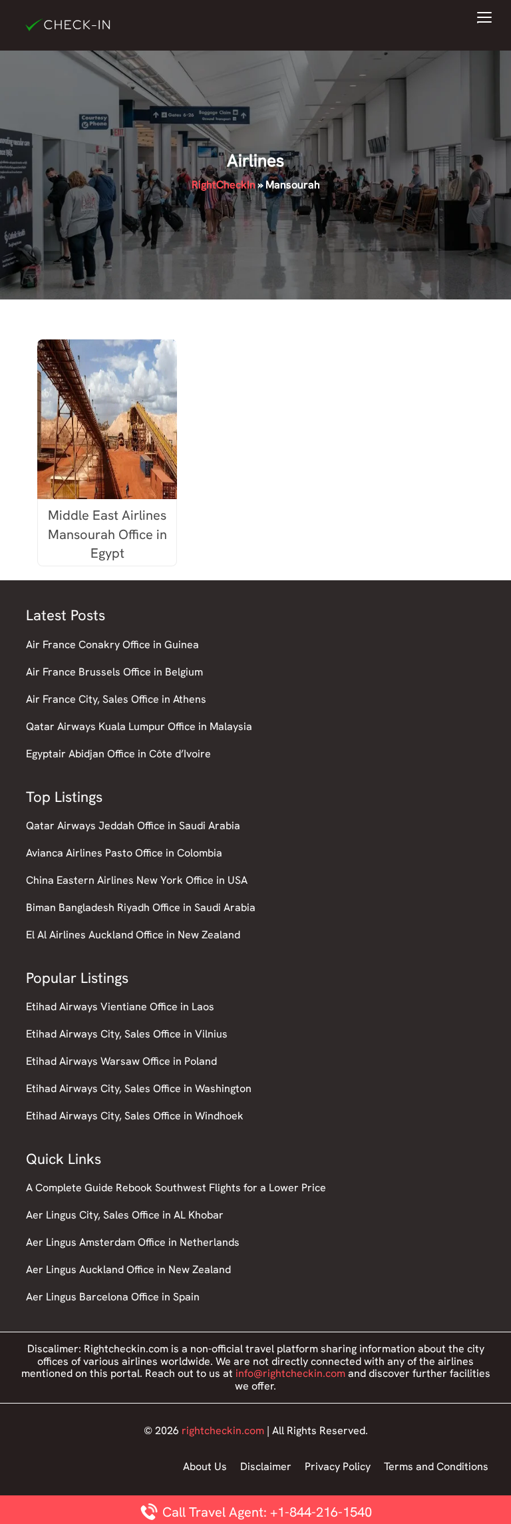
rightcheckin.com (223, 1430)
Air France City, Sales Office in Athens (116, 699)
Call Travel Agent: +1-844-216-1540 (265, 1512)
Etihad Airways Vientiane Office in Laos (120, 1007)
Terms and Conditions (436, 1466)
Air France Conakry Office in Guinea (112, 645)
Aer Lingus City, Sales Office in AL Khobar (125, 1215)
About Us (205, 1466)
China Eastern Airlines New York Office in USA (137, 880)
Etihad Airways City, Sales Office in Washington (139, 1088)
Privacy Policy (338, 1466)
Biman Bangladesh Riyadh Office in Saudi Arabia (141, 907)
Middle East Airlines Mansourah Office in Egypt (107, 534)
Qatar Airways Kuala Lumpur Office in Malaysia (139, 726)
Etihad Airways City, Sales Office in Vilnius (127, 1034)
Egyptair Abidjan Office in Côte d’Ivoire (118, 754)
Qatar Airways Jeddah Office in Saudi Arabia (133, 826)
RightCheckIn (224, 185)
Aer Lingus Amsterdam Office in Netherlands (133, 1242)
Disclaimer (265, 1466)
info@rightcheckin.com (290, 1373)
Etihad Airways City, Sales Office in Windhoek (135, 1116)
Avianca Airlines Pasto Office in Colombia (124, 853)
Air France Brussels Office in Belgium (114, 672)
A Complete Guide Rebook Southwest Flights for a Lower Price (176, 1188)
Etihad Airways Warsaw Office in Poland (121, 1061)
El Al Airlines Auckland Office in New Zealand (133, 935)
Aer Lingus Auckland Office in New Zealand (128, 1269)
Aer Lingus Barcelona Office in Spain (113, 1297)
